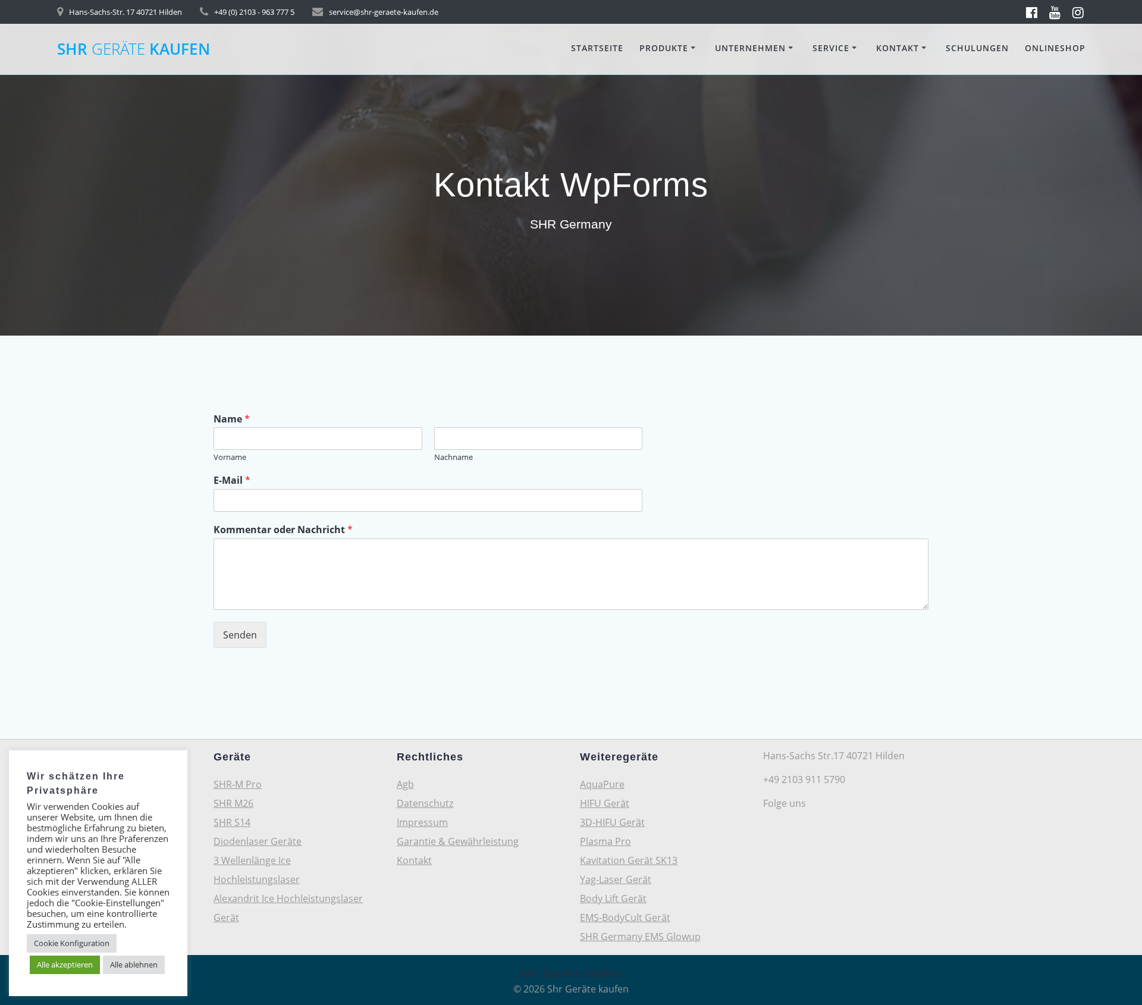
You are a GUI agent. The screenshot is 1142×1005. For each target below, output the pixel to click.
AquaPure (602, 784)
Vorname (230, 457)
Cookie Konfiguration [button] (71, 943)
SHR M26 (233, 803)
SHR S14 (232, 822)
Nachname (453, 457)
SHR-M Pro (238, 784)
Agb (405, 784)
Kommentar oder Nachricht (283, 530)
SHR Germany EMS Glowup (640, 936)
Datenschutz (425, 803)
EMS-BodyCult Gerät (625, 917)
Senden (240, 634)
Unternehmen (750, 48)
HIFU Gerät (604, 803)
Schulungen (977, 48)
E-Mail (232, 480)
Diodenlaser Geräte (258, 841)
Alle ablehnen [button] (134, 964)
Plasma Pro (605, 841)
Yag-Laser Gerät (615, 879)
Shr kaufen (133, 49)
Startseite (597, 48)
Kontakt (897, 48)
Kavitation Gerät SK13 (628, 860)
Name (232, 419)
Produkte (663, 48)
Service (830, 48)
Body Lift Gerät (613, 898)
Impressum (422, 822)
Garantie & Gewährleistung (458, 841)
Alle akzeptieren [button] (65, 964)
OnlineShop (1055, 48)
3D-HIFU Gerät (612, 822)
